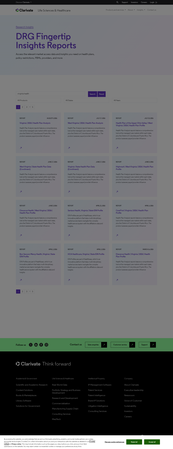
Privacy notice (16, 444)
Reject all (134, 442)
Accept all (152, 442)
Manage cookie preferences (114, 442)
